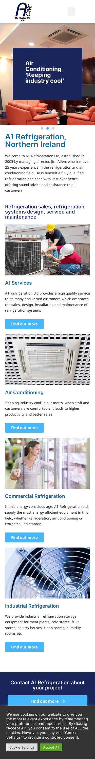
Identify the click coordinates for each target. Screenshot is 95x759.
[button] (71, 11)
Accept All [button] (51, 747)
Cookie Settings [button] (21, 747)
